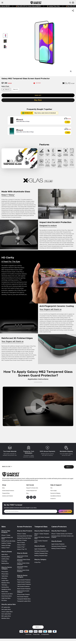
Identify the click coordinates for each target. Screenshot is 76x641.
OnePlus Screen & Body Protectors (23, 563)
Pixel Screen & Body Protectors (22, 567)
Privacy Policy (36, 634)
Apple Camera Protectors (57, 544)
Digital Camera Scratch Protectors (23, 591)
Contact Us (53, 498)
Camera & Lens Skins (7, 594)
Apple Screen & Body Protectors (22, 556)
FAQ (51, 488)
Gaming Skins (5, 587)
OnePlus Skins (5, 559)
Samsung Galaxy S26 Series (7, 538)
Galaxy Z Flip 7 (21, 547)
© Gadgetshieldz (45, 634)
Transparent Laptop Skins (24, 601)
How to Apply (53, 490)
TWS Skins (4, 585)
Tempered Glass (6, 493)
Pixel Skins (4, 561)
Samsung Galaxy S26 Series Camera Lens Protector (62, 536)
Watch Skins (4, 591)
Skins (3, 488)
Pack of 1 (7, 89)
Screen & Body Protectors (8, 490)
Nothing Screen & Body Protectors (23, 570)
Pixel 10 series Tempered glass (40, 541)
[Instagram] (34, 497)
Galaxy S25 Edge (5, 545)
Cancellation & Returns (55, 495)
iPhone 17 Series (21, 533)
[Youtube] (31, 497)
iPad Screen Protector (22, 596)
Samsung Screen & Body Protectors (23, 560)
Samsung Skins (5, 556)
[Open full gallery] (71, 71)
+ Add (67, 122)
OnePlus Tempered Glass (41, 553)
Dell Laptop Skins (6, 609)
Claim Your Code (65, 511)
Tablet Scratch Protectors (23, 582)
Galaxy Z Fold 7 (5, 547)
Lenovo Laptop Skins (7, 611)
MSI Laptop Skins (6, 616)
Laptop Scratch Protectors (24, 584)
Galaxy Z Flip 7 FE (22, 549)
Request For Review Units (32, 488)
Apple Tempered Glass (40, 549)
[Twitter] (27, 497)
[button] (70, 2)
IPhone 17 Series (5, 535)
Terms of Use (28, 634)
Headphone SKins (6, 589)
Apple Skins (4, 554)
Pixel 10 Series (21, 542)
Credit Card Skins (5, 598)
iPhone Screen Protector (23, 594)
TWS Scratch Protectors (23, 586)
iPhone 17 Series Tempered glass (41, 534)
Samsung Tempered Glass (41, 551)
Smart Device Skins (6, 596)
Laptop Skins (4, 580)
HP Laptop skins (5, 607)
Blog (27, 493)
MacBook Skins (5, 582)
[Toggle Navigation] (2, 2)
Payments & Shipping (55, 493)
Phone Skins (4, 571)
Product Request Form (31, 490)
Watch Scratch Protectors (23, 588)
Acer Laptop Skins (6, 614)
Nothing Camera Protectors (58, 548)
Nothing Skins (5, 563)
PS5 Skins (4, 600)
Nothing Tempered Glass (40, 555)
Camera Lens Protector (7, 495)
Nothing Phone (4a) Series (8, 541)
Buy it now (38, 100)
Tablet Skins (4, 576)
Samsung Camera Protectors (58, 546)
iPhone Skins (4, 574)
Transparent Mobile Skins (24, 599)
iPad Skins (4, 578)
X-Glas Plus (37, 562)
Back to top (6, 466)
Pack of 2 (15, 89)
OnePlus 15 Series (6, 543)
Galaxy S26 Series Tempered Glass (41, 538)
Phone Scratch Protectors (23, 580)
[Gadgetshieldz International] (36, 2)
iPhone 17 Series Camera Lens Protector (61, 533)
